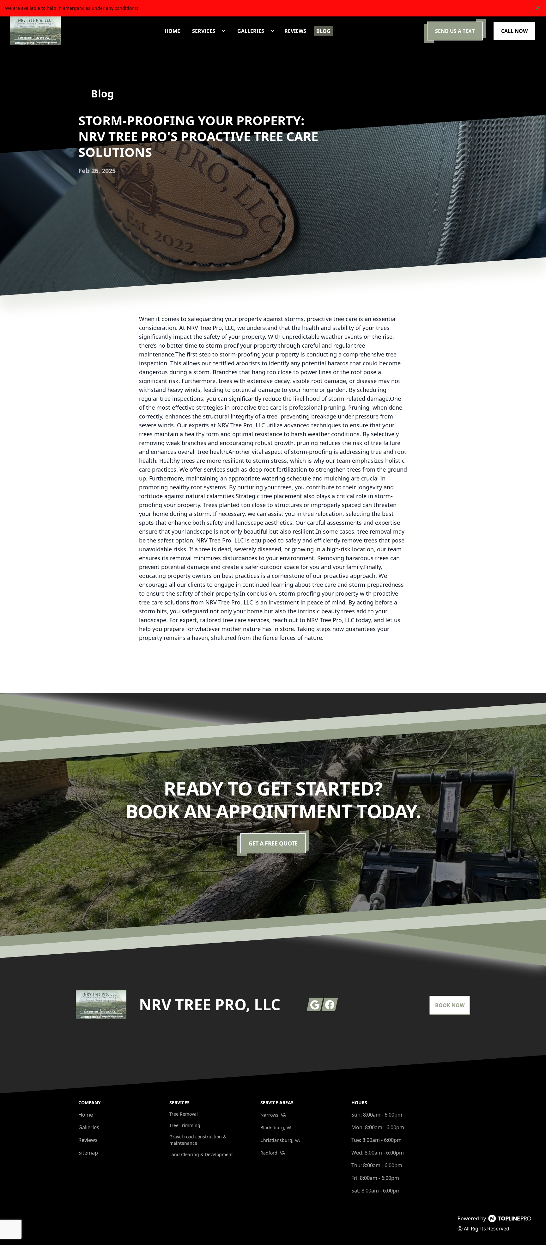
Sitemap (88, 1152)
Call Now (514, 31)
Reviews (88, 1140)
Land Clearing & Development (201, 1154)
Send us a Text (455, 31)
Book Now (449, 1005)
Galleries (88, 1127)
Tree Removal (183, 1114)
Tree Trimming (184, 1125)
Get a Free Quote (273, 843)
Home (85, 1114)
